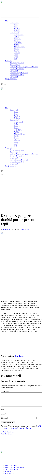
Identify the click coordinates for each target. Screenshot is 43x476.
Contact (8, 471)
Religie (16, 51)
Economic (17, 39)
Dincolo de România (17, 69)
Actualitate (18, 43)
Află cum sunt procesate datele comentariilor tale (21, 427)
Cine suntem (9, 473)
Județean (17, 29)
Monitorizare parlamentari (19, 73)
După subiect (14, 33)
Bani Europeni (15, 65)
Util (15, 59)
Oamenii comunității (17, 75)
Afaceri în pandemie (17, 63)
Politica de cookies (11, 465)
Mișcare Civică (19, 47)
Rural (16, 27)
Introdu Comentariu (8, 422)
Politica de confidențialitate (14, 467)
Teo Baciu (6, 229)
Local (16, 25)
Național (17, 31)
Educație (17, 41)
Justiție (16, 45)
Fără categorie (25, 229)
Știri (6, 21)
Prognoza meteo (11, 79)
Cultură (16, 37)
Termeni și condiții (11, 469)
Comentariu (5, 391)
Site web (4, 418)
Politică (16, 49)
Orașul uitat (14, 71)
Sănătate (17, 53)
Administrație (18, 35)
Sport (16, 57)
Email (3, 414)
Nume (4, 410)
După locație (14, 23)
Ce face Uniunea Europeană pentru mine (24, 67)
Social (16, 55)
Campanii (8, 61)
